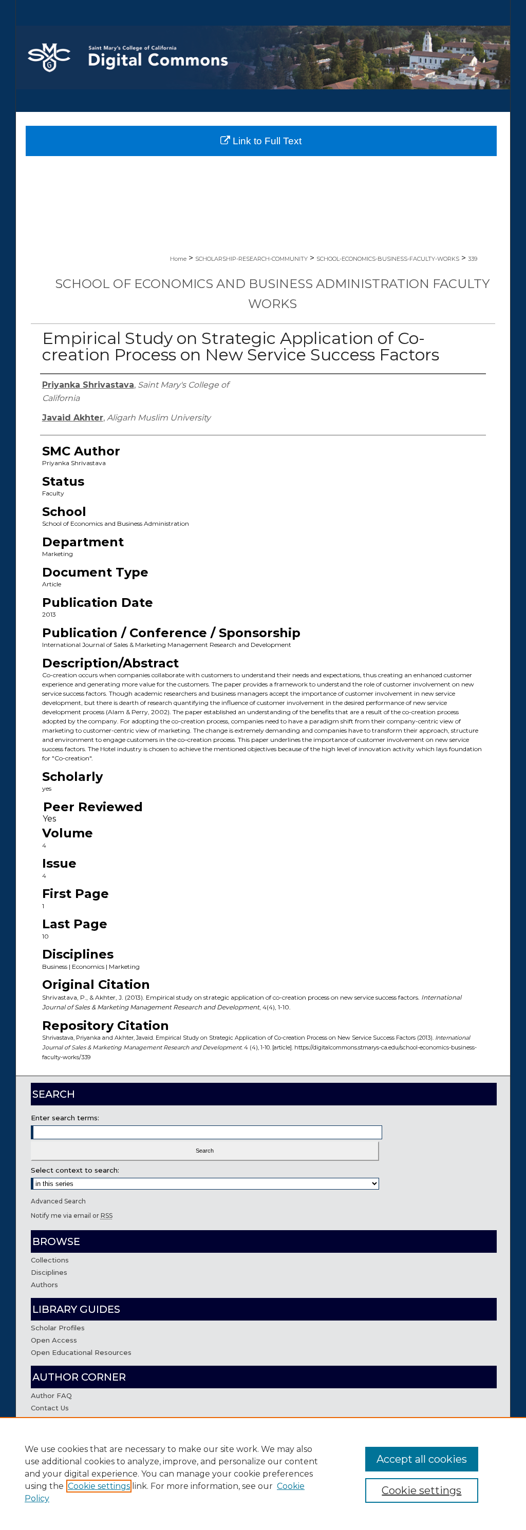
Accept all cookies (422, 1459)
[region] (263, 1473)
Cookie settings (99, 1486)
